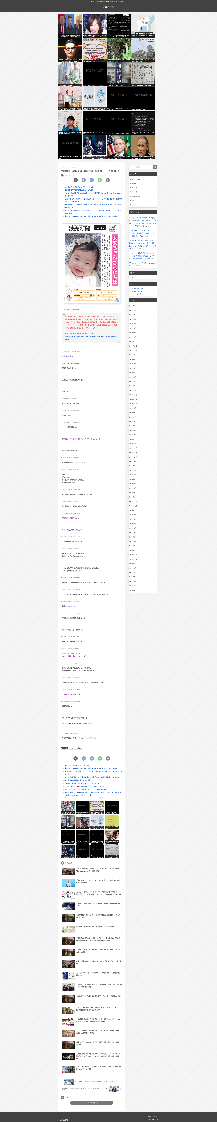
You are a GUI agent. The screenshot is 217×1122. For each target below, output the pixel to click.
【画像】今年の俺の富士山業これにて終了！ (80, 190)
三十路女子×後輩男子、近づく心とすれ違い (79, 187)
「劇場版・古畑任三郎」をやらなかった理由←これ (82, 783)
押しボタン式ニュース (139, 294)
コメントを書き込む (91, 1103)
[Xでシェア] (75, 180)
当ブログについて (152, 1116)
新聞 (77, 748)
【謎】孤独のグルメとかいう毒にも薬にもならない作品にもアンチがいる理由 (91, 216)
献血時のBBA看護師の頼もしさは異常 (78, 780)
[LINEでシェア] (100, 180)
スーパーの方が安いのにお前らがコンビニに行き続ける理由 (85, 789)
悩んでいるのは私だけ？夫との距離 (77, 765)
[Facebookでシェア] (84, 180)
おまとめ (135, 278)
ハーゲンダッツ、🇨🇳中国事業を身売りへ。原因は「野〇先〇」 (86, 786)
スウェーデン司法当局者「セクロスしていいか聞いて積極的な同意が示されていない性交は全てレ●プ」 (142, 256)
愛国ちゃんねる (137, 291)
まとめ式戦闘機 (137, 289)
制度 (72, 748)
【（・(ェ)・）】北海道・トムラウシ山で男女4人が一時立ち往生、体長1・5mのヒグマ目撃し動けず (143, 233)
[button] (108, 180)
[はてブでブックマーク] (92, 180)
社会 (81, 748)
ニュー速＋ (65, 748)
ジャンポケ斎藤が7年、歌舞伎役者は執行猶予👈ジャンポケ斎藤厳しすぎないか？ (93, 777)
